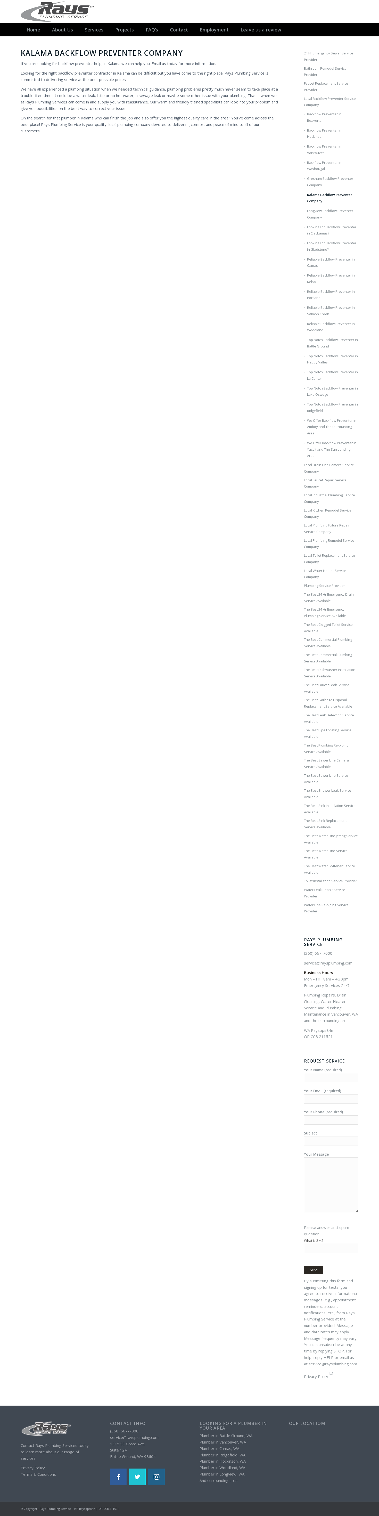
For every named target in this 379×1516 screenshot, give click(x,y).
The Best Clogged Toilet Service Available (328, 627)
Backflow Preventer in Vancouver (324, 149)
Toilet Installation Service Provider (330, 881)
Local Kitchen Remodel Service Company (327, 513)
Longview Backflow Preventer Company (330, 214)
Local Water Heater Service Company (325, 573)
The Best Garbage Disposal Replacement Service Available (328, 703)
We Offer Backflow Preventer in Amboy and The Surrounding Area (331, 427)
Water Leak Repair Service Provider (324, 892)
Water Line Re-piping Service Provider (326, 908)
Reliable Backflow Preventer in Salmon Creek (331, 310)
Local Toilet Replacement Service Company (329, 558)
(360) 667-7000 (318, 953)
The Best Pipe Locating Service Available (327, 733)
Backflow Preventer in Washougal (324, 165)
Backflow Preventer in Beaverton (324, 117)
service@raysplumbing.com (328, 963)
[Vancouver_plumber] (58, 11)
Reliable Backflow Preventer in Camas (331, 262)
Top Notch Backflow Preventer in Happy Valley (332, 359)
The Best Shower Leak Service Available (327, 793)
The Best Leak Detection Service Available (329, 718)
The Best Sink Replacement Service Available (325, 823)
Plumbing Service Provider (324, 585)
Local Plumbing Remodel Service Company (329, 543)
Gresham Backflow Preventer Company (330, 181)
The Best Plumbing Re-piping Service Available (326, 748)
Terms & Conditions (38, 1474)
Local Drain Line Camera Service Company (329, 468)
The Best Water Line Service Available (326, 854)
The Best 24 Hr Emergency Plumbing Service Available (325, 612)
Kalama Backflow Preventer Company (329, 198)
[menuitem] (33, 29)
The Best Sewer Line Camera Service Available (326, 763)
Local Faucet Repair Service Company (325, 483)
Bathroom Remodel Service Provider (325, 71)
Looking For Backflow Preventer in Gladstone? (331, 246)
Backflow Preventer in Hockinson (324, 133)
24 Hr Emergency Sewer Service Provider (328, 56)
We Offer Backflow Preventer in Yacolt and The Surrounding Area (331, 449)
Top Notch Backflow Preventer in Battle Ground (332, 342)
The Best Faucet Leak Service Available (326, 688)
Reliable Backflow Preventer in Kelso (331, 278)
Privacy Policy (316, 1376)
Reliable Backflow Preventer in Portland (331, 294)
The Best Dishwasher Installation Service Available (329, 672)
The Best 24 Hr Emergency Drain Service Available (329, 597)
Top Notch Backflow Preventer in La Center (332, 375)
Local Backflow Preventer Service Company (330, 101)
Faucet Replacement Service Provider (326, 86)
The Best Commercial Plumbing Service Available (328, 642)
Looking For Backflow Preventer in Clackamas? (331, 230)
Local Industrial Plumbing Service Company (329, 498)
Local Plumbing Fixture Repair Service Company (327, 528)
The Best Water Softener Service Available (329, 869)
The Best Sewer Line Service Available (326, 778)
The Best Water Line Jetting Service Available (331, 839)
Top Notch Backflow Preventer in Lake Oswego (332, 391)
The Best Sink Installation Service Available (330, 808)
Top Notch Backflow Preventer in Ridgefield (332, 407)
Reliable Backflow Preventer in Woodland (331, 327)
